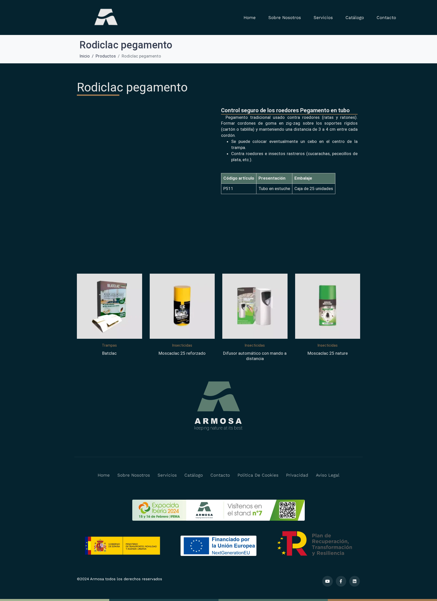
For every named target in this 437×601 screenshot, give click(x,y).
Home (250, 17)
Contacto (386, 17)
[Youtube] (327, 581)
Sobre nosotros (284, 17)
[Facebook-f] (341, 581)
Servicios (323, 17)
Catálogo (354, 17)
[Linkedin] (354, 581)
